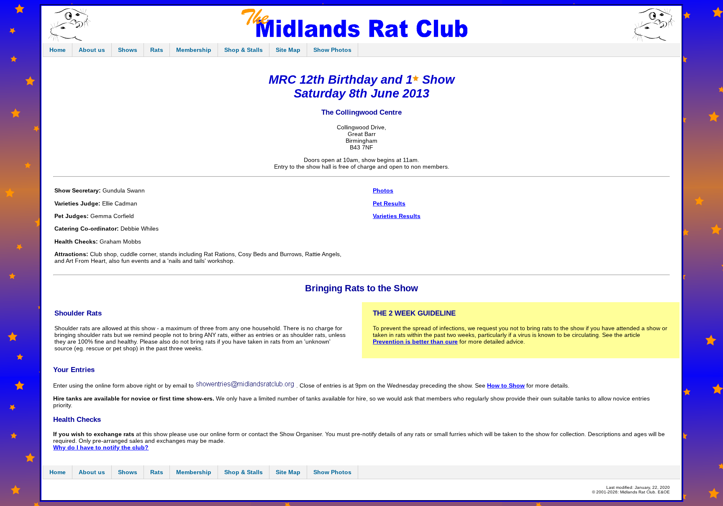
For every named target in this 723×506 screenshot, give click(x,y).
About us (92, 49)
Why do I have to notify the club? (101, 447)
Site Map (288, 49)
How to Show (506, 385)
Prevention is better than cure (415, 341)
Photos (383, 190)
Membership (193, 49)
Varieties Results (396, 216)
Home (57, 49)
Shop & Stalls (243, 49)
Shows (127, 49)
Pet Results (389, 203)
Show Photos (332, 49)
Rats (156, 49)
